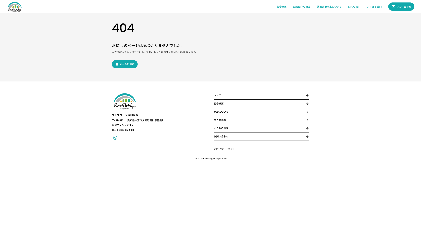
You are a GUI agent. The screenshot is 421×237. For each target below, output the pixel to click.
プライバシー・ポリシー (225, 148)
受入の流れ (354, 7)
